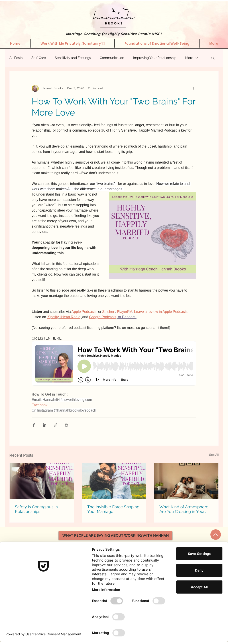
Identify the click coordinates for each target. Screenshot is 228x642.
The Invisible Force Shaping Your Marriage (113, 509)
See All (214, 454)
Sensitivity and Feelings (73, 58)
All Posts (15, 58)
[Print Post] (66, 425)
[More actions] (193, 88)
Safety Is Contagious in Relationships (36, 509)
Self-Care (38, 58)
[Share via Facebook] (34, 425)
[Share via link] (55, 425)
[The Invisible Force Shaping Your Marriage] (114, 481)
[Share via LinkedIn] (45, 425)
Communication (112, 58)
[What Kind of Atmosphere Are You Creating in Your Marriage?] (186, 481)
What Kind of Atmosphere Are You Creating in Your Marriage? (183, 509)
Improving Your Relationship (154, 58)
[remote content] (114, 363)
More (189, 58)
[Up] (215, 534)
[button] (213, 58)
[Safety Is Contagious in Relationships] (42, 481)
